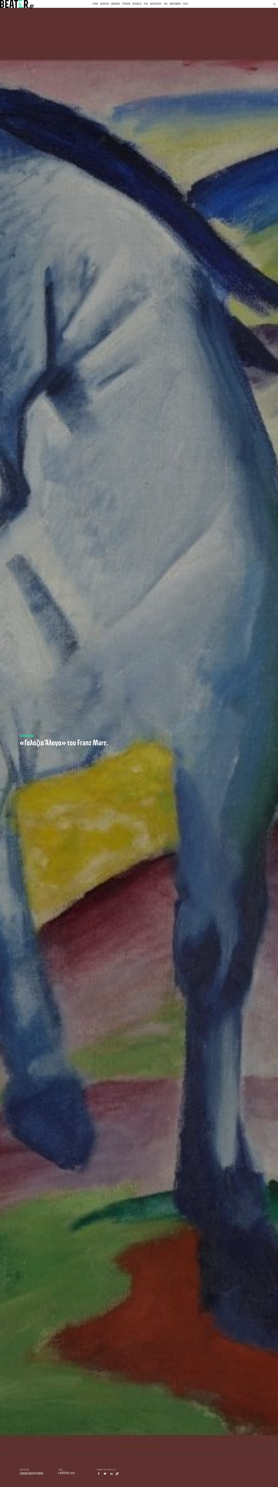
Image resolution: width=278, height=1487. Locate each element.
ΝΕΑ (165, 4)
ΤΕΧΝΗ (95, 4)
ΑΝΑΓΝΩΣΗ (115, 4)
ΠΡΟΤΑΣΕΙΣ (136, 4)
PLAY (146, 4)
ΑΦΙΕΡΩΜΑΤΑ (175, 4)
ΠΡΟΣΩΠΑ (126, 4)
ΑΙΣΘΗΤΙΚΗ (104, 4)
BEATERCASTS (156, 4)
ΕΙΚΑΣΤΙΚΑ (27, 736)
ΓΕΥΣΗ (185, 4)
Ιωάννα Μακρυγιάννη (31, 1473)
